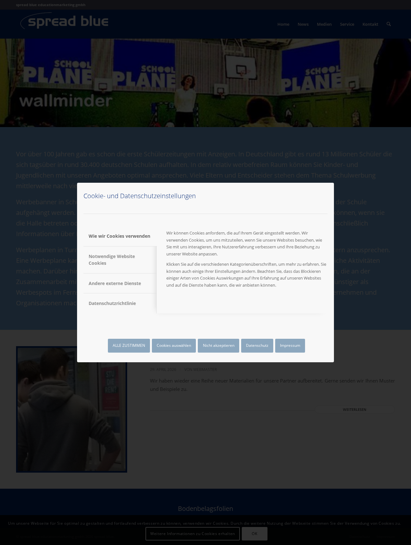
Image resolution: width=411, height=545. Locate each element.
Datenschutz (257, 345)
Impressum (290, 345)
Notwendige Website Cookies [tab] (112, 259)
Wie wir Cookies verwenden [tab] (119, 236)
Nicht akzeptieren (218, 345)
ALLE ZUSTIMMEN (129, 345)
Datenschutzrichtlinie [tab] (112, 303)
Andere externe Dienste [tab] (115, 283)
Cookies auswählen (174, 345)
